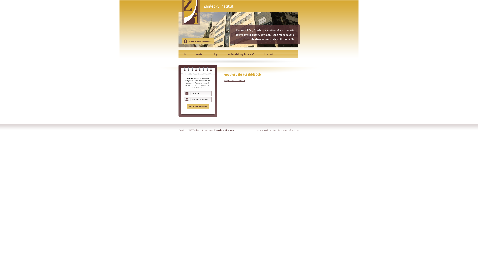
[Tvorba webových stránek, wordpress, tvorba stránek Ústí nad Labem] (289, 130)
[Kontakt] (273, 130)
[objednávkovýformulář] (241, 54)
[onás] (199, 54)
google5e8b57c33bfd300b (234, 81)
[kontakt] (268, 54)
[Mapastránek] (262, 130)
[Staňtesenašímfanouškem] (201, 42)
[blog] (215, 54)
